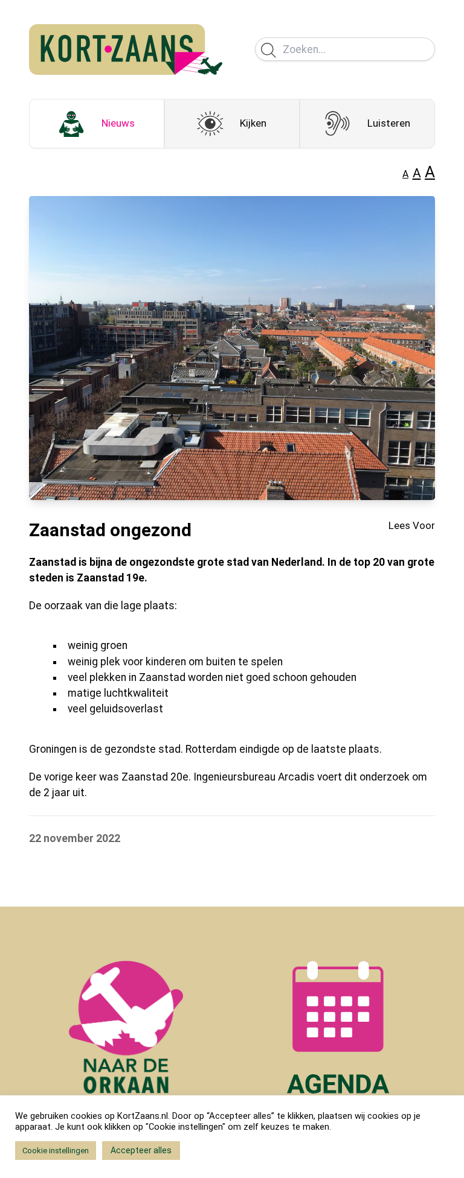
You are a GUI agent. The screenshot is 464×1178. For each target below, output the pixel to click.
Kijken (253, 123)
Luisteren (388, 123)
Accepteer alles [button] (141, 1150)
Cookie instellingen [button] (55, 1150)
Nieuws (118, 123)
